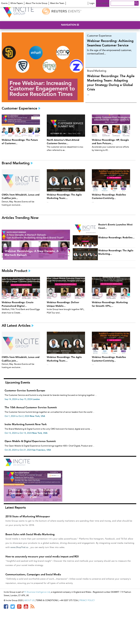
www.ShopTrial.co (19, 547)
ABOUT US (29, 600)
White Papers (16, 3)
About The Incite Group (36, 3)
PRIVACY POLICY (87, 600)
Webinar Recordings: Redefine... (116, 237)
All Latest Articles (16, 325)
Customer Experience (20, 108)
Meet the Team (57, 3)
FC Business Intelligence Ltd (37, 592)
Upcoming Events (17, 382)
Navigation (69, 24)
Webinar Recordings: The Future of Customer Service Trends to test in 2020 (33, 493)
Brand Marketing (16, 163)
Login (92, 3)
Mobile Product (15, 271)
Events (4, 3)
